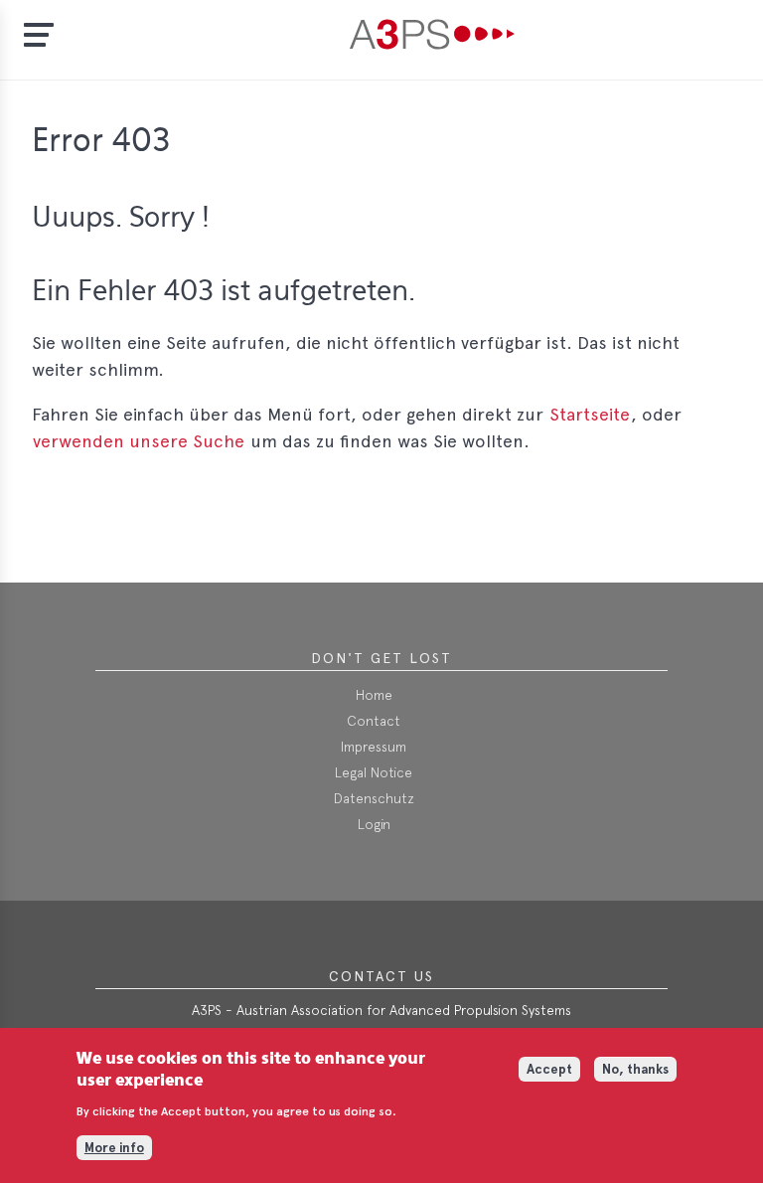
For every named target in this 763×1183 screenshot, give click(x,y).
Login (374, 824)
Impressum (373, 747)
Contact (373, 721)
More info (114, 1147)
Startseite (589, 414)
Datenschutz (374, 798)
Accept (549, 1069)
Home (374, 695)
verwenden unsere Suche (138, 440)
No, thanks (635, 1069)
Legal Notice (373, 772)
